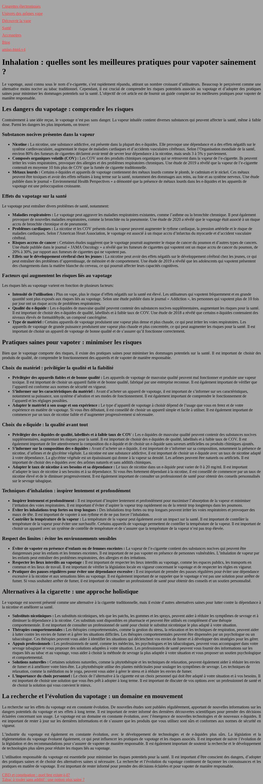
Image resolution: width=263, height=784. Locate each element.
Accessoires (11, 35)
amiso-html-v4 (13, 49)
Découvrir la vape (16, 21)
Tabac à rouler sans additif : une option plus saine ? (43, 779)
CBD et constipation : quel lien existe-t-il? (36, 775)
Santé (6, 28)
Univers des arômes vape (22, 13)
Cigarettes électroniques (21, 6)
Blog (6, 42)
